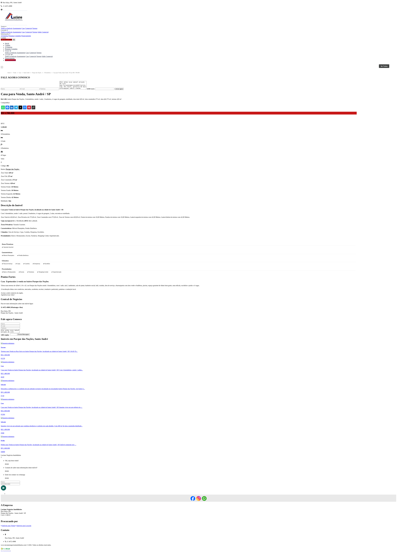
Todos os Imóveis (6, 28)
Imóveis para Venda (8, 526)
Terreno (34, 28)
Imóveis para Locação (23, 526)
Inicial (7, 43)
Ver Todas (384, 66)
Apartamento (17, 28)
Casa (23, 28)
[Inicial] (14, 25)
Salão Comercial (43, 32)
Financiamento (26, 36)
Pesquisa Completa (14, 36)
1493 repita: (5, 335)
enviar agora (119, 89)
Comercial (28, 28)
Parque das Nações (13, 169)
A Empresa (4, 36)
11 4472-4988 (11, 60)
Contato (3, 38)
